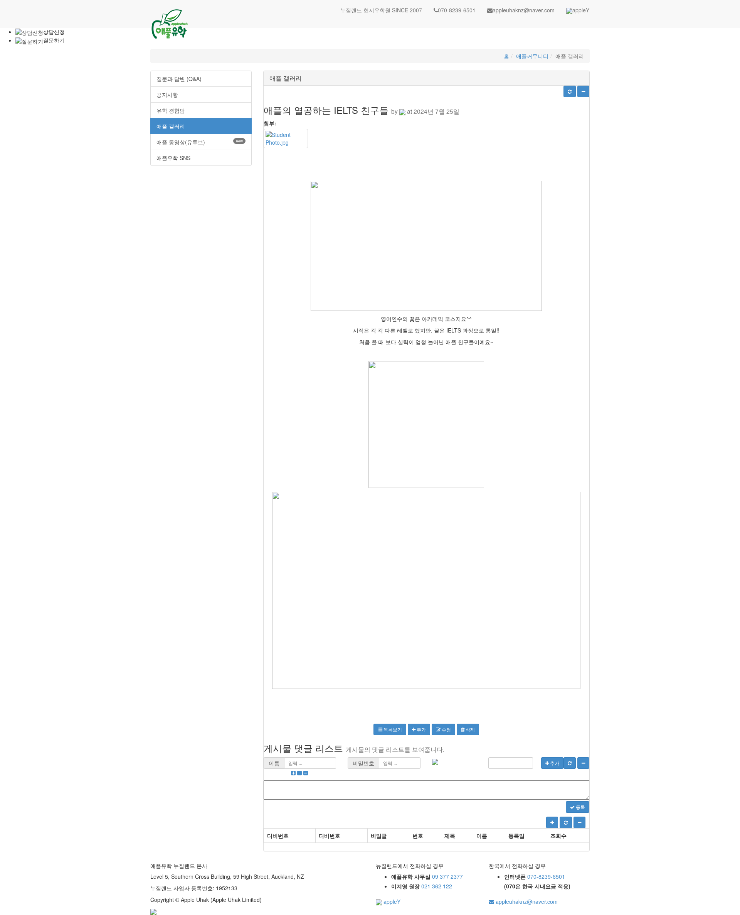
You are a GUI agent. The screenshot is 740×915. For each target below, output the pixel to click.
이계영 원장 (405, 886)
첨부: (270, 123)
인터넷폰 (515, 876)
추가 (420, 729)
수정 (446, 729)
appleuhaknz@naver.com (524, 10)
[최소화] (583, 91)
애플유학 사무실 (411, 876)
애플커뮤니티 (532, 56)
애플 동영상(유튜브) (199, 142)
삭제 (469, 729)
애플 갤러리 (170, 126)
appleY (580, 10)
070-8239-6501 (457, 10)
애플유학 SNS (173, 158)
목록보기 (392, 729)
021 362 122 (436, 886)
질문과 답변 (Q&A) (179, 79)
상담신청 (54, 31)
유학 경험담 (170, 110)
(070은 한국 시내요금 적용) (537, 886)
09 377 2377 (447, 876)
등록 (580, 807)
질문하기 (54, 40)
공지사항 (167, 94)
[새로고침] (569, 91)
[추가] (552, 822)
